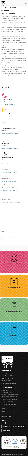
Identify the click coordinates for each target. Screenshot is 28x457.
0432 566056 (11, 378)
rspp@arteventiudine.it (7, 214)
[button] (26, 3)
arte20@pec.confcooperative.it (12, 394)
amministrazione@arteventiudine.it (10, 172)
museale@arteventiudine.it (8, 119)
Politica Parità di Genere (9, 404)
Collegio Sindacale (8, 401)
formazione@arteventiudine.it (9, 148)
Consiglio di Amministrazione (10, 399)
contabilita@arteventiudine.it (9, 181)
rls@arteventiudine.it (7, 226)
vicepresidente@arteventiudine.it (10, 202)
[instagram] (5, 423)
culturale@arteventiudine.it (8, 104)
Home (3, 411)
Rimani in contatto (6, 416)
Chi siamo (4, 414)
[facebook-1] (2, 423)
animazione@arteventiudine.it (9, 133)
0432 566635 (7, 380)
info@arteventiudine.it (11, 383)
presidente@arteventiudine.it (9, 190)
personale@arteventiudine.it (9, 163)
